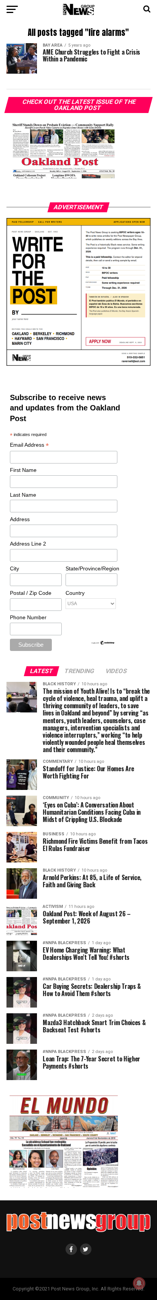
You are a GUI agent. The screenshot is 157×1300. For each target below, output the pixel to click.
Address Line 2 (28, 544)
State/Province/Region (91, 568)
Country (75, 593)
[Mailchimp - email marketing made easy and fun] (103, 643)
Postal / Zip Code (30, 593)
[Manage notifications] (139, 1283)
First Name (23, 470)
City (14, 568)
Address (20, 519)
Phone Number (28, 617)
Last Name (23, 495)
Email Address (29, 445)
